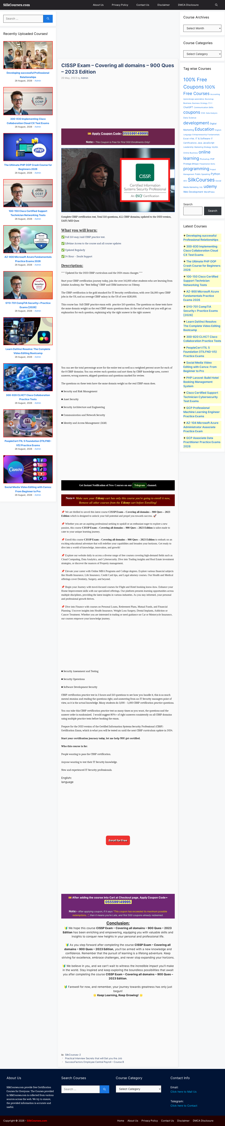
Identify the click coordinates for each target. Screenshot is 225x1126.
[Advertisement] (118, 35)
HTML (192, 139)
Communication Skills (203, 107)
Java (199, 142)
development (196, 122)
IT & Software (202, 138)
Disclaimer (163, 4)
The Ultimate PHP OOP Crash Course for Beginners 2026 (201, 265)
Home (120, 1120)
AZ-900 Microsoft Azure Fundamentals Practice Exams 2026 (201, 296)
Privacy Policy (120, 4)
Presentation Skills (207, 164)
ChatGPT (188, 107)
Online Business (190, 153)
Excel (186, 138)
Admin (38, 80)
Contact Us (142, 4)
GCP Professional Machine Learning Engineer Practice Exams (201, 412)
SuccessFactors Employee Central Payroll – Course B (94, 1062)
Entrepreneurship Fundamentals (206, 134)
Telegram (139, 485)
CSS (203, 113)
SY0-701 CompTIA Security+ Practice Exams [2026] (200, 311)
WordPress (209, 192)
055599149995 (135, 133)
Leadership (188, 147)
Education (204, 129)
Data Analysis (211, 113)
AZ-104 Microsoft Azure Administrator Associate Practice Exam (200, 427)
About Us (98, 4)
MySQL (215, 147)
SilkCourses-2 (73, 1054)
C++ (210, 103)
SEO (185, 181)
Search (188, 204)
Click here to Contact (183, 1105)
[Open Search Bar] (216, 5)
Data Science (189, 117)
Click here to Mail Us (183, 1091)
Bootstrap (209, 99)
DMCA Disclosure (188, 4)
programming (196, 168)
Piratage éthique (191, 164)
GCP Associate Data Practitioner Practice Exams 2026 (201, 442)
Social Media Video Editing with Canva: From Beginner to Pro (200, 367)
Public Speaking (202, 174)
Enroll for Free (118, 840)
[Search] (48, 19)
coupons (191, 112)
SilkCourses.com (16, 5)
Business (187, 103)
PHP (212, 159)
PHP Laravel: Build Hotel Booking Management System (201, 382)
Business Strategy (200, 103)
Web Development (193, 191)
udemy (210, 186)
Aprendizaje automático (193, 99)
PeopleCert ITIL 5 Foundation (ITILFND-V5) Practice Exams (200, 352)
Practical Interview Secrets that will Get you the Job (93, 1058)
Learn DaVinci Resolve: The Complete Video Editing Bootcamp (201, 326)
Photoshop (205, 159)
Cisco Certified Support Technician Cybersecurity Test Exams (200, 397)
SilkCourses (201, 180)
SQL (201, 187)
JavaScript (208, 142)
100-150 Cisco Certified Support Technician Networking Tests (200, 281)
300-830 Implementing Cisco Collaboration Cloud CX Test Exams (200, 250)
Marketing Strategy (202, 147)
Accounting (215, 94)
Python (215, 174)
